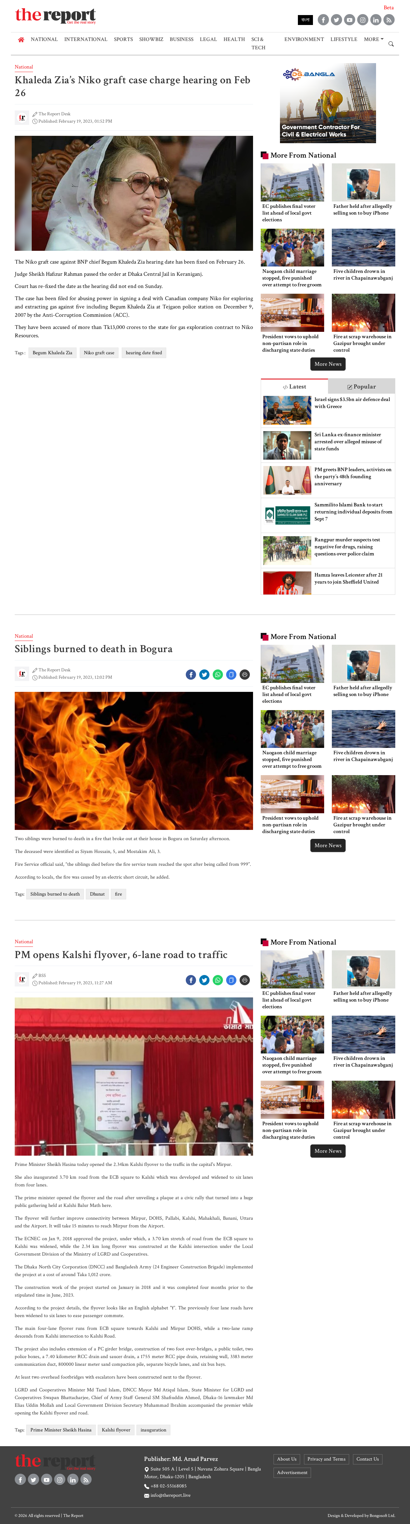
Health (234, 39)
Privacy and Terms (327, 1459)
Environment (304, 39)
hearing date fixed (144, 352)
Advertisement (292, 1472)
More (371, 39)
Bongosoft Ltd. (382, 1516)
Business (181, 39)
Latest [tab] (297, 386)
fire (118, 894)
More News (328, 364)
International (86, 39)
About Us (287, 1459)
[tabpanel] (328, 494)
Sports (123, 39)
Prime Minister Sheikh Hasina (61, 1430)
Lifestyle (344, 39)
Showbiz (151, 39)
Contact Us (368, 1459)
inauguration (153, 1430)
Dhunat (97, 894)
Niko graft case (99, 352)
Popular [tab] (364, 386)
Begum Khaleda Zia (52, 352)
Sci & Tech (258, 43)
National (44, 39)
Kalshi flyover (116, 1430)
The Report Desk (54, 114)
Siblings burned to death (55, 894)
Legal (208, 39)
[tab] (294, 386)
